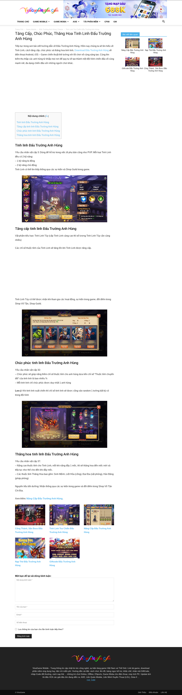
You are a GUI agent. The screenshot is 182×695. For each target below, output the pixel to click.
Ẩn (47, 116)
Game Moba (60, 21)
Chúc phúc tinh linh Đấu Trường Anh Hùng (38, 131)
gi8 (115, 21)
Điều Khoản (153, 692)
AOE (75, 21)
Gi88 (93, 680)
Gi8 (88, 680)
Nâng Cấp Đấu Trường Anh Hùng (44, 498)
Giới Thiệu (142, 692)
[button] (163, 21)
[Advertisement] (64, 89)
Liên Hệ (164, 692)
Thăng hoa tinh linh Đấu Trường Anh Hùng (38, 135)
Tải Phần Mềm (90, 21)
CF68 (107, 21)
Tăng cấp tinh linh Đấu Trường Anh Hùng (37, 126)
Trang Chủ (23, 21)
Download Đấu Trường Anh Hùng (92, 50)
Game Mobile (40, 21)
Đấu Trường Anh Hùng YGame (51, 29)
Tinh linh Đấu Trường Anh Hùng (33, 122)
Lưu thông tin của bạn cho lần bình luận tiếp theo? (40, 629)
